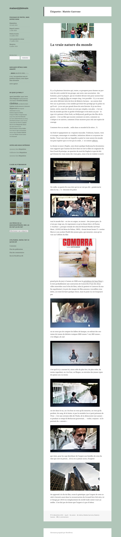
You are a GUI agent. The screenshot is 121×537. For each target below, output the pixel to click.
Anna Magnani (14, 98)
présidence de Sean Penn (93, 281)
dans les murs (24, 104)
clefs (19, 104)
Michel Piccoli (18, 126)
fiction (21, 112)
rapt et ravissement (21, 130)
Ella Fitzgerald (21, 108)
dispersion (13, 108)
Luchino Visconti (23, 120)
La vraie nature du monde (71, 44)
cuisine (73, 515)
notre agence (14, 84)
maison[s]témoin (19, 8)
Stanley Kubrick (21, 132)
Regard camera (14, 28)
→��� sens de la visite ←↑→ (19, 73)
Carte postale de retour (17, 39)
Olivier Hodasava (14, 128)
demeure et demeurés (24, 106)
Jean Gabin (12, 118)
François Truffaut (14, 114)
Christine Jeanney (22, 100)
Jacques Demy (13, 116)
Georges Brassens (23, 114)
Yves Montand (13, 136)
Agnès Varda (24, 96)
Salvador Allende (13, 132)
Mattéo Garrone (88, 515)
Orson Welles (22, 128)
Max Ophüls (12, 126)
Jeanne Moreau (18, 118)
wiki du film (64, 98)
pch (67, 515)
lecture (18, 120)
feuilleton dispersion (14, 112)
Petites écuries (14, 34)
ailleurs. (95, 141)
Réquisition (13, 23)
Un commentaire (63, 517)
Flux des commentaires (17, 252)
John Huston (13, 120)
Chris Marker (13, 100)
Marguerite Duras (21, 124)
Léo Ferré (18, 122)
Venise (17, 134)
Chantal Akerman (23, 98)
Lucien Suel (12, 122)
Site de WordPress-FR (16, 256)
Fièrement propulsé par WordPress (61, 533)
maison (25, 122)
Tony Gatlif (12, 134)
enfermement (13, 110)
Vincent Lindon (22, 134)
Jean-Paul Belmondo (20, 116)
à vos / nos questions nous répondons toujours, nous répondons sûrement (19, 78)
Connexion (13, 246)
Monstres (12, 44)
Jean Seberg (25, 118)
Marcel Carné (13, 124)
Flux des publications (16, 249)
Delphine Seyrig (14, 106)
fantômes (18, 110)
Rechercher (13, 55)
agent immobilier (15, 96)
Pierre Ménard (13, 130)
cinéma (14, 103)
